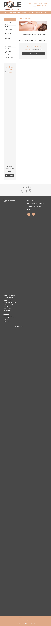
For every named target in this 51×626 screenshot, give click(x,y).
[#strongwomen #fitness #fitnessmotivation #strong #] (18, 498)
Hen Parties (7, 41)
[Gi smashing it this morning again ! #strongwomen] (25, 430)
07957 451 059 (42, 6)
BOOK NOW (9, 175)
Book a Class (24, 12)
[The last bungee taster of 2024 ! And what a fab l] (32, 411)
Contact (45, 12)
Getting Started (31, 12)
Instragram (33, 214)
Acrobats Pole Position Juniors (11, 318)
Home (5, 12)
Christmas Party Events (8, 30)
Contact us (27, 49)
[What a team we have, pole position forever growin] (18, 570)
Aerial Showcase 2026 (8, 52)
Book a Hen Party (10, 43)
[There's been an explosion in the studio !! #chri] (25, 362)
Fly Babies (6, 321)
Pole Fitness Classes (8, 304)
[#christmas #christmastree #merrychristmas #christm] (18, 358)
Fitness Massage (8, 48)
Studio (18, 12)
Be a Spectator (9, 57)
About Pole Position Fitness (9, 23)
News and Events (39, 12)
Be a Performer (9, 54)
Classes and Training (12, 12)
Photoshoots (7, 38)
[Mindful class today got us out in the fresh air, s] (32, 548)
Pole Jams (7, 35)
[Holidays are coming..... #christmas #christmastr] (32, 361)
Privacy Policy (25, 620)
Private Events (8, 46)
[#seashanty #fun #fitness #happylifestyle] (18, 398)
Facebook (28, 214)
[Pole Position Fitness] (12, 5)
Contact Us (33, 53)
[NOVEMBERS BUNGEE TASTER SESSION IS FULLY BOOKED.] (25, 477)
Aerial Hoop (6, 319)
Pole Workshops (8, 33)
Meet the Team (8, 26)
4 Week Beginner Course (10, 302)
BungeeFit (6, 306)
